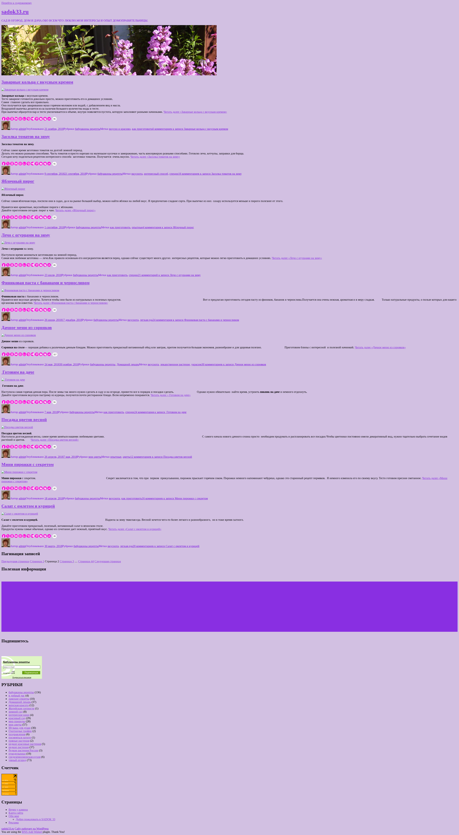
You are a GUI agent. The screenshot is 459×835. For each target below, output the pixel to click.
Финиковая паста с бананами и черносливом (45, 282)
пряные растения (19, 740)
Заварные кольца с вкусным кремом (37, 82)
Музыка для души (19, 727)
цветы (126, 456)
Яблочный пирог (17, 181)
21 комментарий (169, 275)
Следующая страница (107, 561)
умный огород (17, 760)
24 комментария (196, 319)
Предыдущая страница (15, 561)
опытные (137, 227)
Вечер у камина (18, 809)
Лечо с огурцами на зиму (25, 235)
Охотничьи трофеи (20, 731)
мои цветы (94, 456)
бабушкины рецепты (87, 128)
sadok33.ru (15, 11)
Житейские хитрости (21, 708)
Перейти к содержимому (16, 2)
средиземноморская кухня (25, 756)
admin (22, 128)
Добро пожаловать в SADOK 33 (35, 819)
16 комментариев (210, 173)
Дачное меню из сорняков (26, 327)
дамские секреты (19, 698)
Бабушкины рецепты (16, 661)
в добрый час (17, 695)
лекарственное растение (175, 364)
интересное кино (19, 714)
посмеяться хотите (20, 737)
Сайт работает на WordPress (32, 828)
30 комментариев (234, 364)
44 (86, 561)
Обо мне (14, 816)
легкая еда (146, 319)
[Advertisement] (109, 607)
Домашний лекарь (128, 364)
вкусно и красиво (120, 128)
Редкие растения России (23, 750)
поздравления (17, 734)
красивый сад (17, 718)
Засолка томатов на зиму (25, 136)
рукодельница (17, 753)
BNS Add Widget (32, 831)
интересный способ (156, 173)
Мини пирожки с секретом (27, 464)
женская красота (19, 705)
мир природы (17, 721)
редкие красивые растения (25, 743)
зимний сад (16, 711)
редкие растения (19, 747)
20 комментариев (166, 546)
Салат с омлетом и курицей (28, 506)
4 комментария (168, 227)
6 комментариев (190, 128)
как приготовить (142, 128)
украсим (196, 364)
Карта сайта (16, 812)
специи (173, 173)
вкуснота (137, 173)
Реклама (14, 822)
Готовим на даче (17, 372)
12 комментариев (161, 456)
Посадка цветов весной (24, 419)
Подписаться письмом (21, 677)
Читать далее (195, 111)
